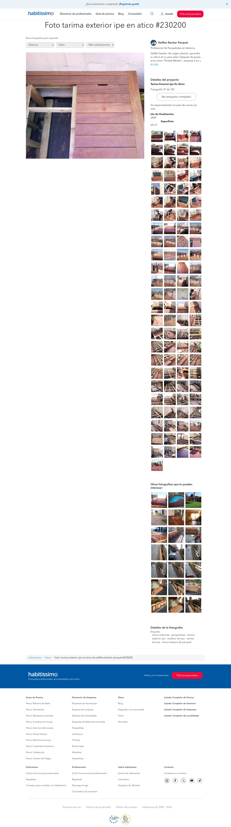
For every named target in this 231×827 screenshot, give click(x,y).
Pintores (76, 740)
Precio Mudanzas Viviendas (39, 716)
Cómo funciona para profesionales (89, 773)
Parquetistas (78, 728)
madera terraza (176, 639)
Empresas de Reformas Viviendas (88, 722)
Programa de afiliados (129, 785)
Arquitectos (78, 758)
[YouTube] (192, 780)
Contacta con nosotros (175, 773)
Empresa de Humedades (84, 716)
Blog (120, 703)
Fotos (121, 716)
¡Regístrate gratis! (129, 4)
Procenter (123, 722)
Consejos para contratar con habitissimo (46, 785)
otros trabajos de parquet (176, 642)
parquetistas (178, 635)
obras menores (160, 635)
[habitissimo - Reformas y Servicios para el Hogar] (41, 14)
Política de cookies (126, 807)
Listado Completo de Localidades (181, 716)
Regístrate (31, 779)
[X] (183, 780)
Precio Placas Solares (36, 734)
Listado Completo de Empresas (180, 710)
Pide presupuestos (190, 14)
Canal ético (123, 779)
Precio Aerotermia (35, 710)
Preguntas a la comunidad (131, 710)
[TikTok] (200, 780)
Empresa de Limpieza (83, 710)
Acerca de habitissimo (129, 773)
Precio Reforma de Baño (38, 703)
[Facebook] (175, 780)
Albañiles (76, 752)
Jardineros (77, 734)
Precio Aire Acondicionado (39, 728)
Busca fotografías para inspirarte (42, 38)
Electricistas (78, 746)
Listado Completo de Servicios (180, 703)
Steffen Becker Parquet (173, 42)
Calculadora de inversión (84, 792)
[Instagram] (167, 780)
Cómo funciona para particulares (42, 773)
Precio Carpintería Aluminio (40, 746)
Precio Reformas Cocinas (38, 740)
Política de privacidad (98, 807)
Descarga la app (80, 785)
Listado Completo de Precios (179, 697)
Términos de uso (71, 807)
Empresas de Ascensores (84, 703)
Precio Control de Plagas (38, 758)
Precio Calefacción (35, 752)
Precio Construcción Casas (39, 722)
